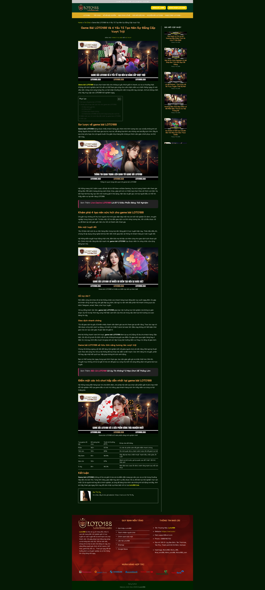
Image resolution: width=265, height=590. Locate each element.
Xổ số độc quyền (109, 15)
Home (80, 22)
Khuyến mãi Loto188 (155, 15)
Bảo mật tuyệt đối (89, 107)
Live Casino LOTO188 (101, 202)
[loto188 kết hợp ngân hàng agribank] (85, 571)
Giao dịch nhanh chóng (91, 111)
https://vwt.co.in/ (168, 531)
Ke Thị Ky (128, 37)
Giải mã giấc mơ (138, 15)
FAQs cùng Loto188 (172, 15)
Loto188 (86, 15)
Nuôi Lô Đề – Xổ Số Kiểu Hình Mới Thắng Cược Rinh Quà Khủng (176, 127)
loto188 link (134, 485)
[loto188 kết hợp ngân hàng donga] (101, 571)
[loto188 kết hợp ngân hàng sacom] (131, 571)
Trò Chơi (87, 22)
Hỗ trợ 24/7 (87, 109)
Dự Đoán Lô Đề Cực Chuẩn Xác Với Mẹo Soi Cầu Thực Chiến (175, 103)
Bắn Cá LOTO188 (98, 371)
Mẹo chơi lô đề (124, 15)
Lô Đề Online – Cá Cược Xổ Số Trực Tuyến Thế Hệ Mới (175, 55)
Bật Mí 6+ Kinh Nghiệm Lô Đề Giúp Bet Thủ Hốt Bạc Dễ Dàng (176, 32)
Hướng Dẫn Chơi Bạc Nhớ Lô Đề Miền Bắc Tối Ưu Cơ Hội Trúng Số (175, 79)
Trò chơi (97, 15)
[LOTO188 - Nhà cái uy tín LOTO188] (88, 7)
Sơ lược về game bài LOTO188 (90, 102)
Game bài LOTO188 (85, 85)
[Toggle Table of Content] (118, 99)
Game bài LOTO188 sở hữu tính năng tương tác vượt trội (101, 114)
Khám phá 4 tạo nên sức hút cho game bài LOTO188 (98, 104)
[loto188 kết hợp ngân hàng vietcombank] (162, 572)
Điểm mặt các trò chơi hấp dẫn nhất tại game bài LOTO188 (101, 116)
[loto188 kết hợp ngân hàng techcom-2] (147, 571)
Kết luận (84, 119)
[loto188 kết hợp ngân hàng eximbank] (116, 571)
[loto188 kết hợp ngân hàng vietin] (177, 571)
